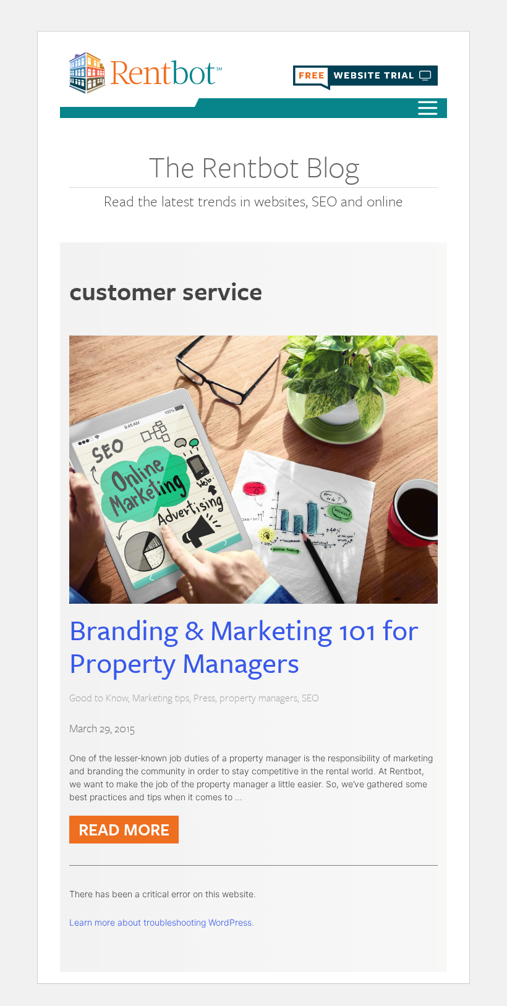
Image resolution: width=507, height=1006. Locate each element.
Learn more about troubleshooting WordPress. (161, 922)
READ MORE (124, 829)
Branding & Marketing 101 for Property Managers (244, 645)
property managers (258, 697)
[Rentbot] (145, 72)
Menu (428, 109)
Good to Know (98, 697)
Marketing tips (160, 697)
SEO (310, 697)
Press (204, 697)
